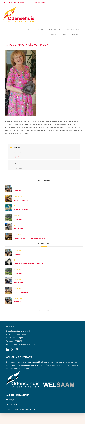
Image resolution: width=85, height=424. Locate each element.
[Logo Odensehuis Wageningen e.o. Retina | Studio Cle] (18, 8)
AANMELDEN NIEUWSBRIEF (17, 395)
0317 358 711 (17, 341)
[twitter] (12, 349)
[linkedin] (7, 349)
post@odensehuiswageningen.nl (24, 344)
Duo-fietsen (18, 228)
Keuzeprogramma (21, 200)
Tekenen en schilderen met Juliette (28, 263)
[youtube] (17, 349)
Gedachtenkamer (21, 209)
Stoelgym (17, 190)
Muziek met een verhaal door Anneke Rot (31, 238)
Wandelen (18, 219)
